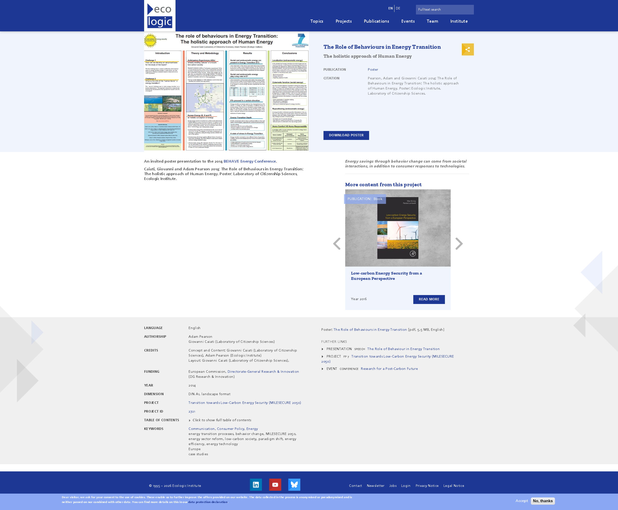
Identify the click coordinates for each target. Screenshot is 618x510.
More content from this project (383, 184)
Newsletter (376, 486)
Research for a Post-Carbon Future (389, 369)
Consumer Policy (230, 429)
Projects (344, 21)
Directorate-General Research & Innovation (263, 371)
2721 (192, 411)
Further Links (334, 342)
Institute (459, 21)
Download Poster (346, 135)
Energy (252, 429)
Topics (316, 21)
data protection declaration (207, 502)
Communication (202, 429)
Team (432, 21)
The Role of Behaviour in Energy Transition (403, 349)
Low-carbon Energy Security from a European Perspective (386, 275)
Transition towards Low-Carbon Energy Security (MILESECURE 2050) (245, 403)
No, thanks (543, 501)
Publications (376, 21)
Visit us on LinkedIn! (256, 485)
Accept (522, 501)
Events (408, 21)
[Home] (160, 15)
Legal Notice (453, 486)
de (398, 8)
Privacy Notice (427, 486)
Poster (373, 69)
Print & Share (468, 49)
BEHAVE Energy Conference (250, 162)
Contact (355, 486)
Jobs (392, 486)
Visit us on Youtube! (275, 485)
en (390, 8)
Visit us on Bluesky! (294, 485)
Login (406, 486)
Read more (429, 299)
